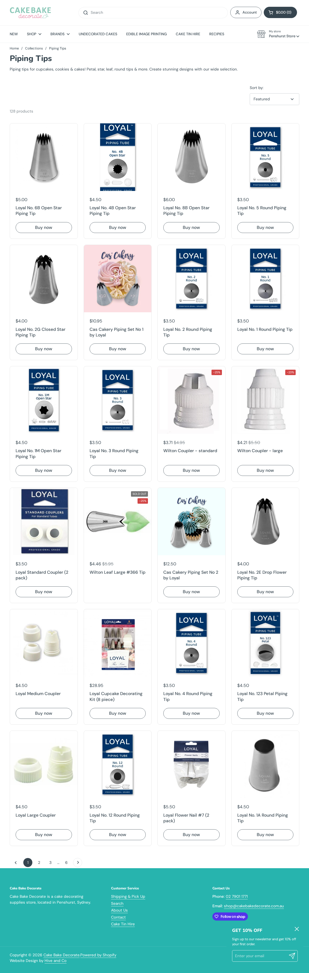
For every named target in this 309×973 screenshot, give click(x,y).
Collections (34, 48)
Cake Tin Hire (123, 923)
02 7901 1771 (237, 896)
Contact (118, 917)
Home (14, 48)
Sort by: (256, 87)
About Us (119, 910)
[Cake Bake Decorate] (30, 12)
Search (117, 903)
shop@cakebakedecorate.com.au (254, 905)
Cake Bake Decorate (61, 954)
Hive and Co (56, 960)
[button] (280, 12)
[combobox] (153, 12)
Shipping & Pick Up (128, 896)
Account (249, 12)
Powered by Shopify (98, 954)
